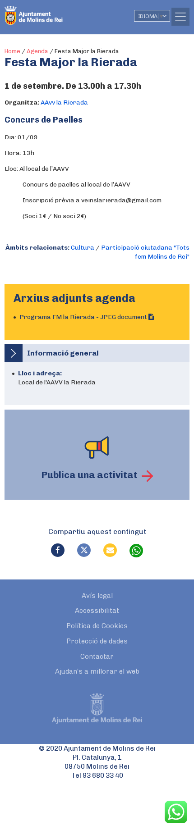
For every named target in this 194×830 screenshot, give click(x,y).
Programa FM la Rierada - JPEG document (83, 317)
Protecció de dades (97, 641)
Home (12, 51)
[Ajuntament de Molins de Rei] (52, 11)
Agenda (37, 51)
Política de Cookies (97, 626)
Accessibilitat (97, 611)
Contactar (97, 656)
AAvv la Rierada (64, 102)
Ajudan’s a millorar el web (97, 671)
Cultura (82, 247)
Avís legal (97, 596)
